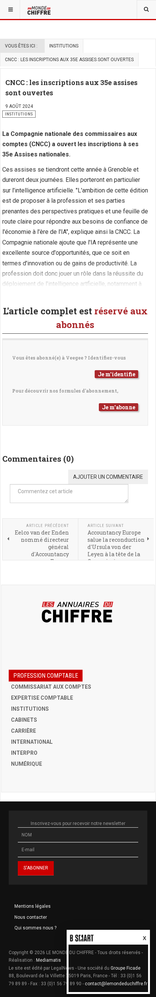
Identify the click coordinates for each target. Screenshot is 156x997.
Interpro (24, 753)
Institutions (63, 46)
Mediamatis (48, 960)
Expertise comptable (42, 698)
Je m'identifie (116, 374)
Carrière (23, 731)
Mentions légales (32, 906)
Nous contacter (30, 917)
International (32, 742)
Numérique (26, 764)
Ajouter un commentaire (108, 477)
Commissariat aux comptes (51, 687)
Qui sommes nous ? (35, 928)
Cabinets (24, 720)
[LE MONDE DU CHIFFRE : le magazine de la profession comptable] (40, 9)
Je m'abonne (118, 407)
